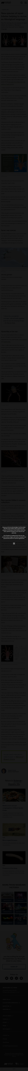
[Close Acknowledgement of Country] (14, 543)
